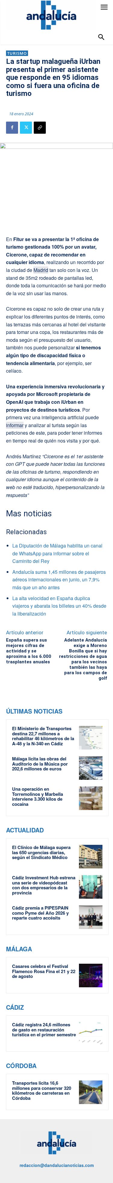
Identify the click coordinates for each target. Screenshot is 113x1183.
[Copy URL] (40, 128)
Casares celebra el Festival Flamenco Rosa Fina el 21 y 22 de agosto (43, 971)
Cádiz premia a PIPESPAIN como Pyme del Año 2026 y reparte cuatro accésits (40, 912)
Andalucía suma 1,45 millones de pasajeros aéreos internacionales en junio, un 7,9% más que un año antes (59, 579)
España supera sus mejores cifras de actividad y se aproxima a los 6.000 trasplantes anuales (28, 651)
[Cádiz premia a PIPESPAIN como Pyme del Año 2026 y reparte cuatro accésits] (90, 917)
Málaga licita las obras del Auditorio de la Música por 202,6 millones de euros (40, 763)
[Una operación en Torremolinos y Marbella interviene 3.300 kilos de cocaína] (90, 798)
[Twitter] (26, 128)
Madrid (40, 269)
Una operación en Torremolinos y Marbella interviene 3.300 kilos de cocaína (37, 796)
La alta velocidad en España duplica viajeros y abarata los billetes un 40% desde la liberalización (59, 606)
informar (15, 425)
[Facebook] (12, 128)
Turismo (17, 53)
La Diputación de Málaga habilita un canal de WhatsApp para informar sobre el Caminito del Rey (57, 553)
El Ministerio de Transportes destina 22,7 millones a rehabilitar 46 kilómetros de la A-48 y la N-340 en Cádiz (43, 736)
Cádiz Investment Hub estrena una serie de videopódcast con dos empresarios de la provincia (43, 885)
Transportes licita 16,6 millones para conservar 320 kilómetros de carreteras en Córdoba (41, 1090)
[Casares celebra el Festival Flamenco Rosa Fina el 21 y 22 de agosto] (90, 975)
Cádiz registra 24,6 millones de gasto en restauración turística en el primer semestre (44, 1029)
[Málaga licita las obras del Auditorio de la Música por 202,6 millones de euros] (90, 768)
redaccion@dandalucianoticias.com (57, 1165)
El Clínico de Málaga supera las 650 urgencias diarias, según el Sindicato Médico (41, 852)
